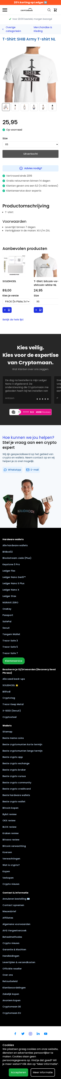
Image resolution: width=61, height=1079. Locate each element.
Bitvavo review (11, 839)
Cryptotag (9, 697)
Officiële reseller (12, 968)
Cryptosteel (10, 717)
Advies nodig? (33, 168)
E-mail (35, 469)
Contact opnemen (13, 905)
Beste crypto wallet (14, 801)
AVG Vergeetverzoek (14, 930)
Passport (8, 615)
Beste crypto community (17, 782)
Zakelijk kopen (11, 994)
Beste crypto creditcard (17, 788)
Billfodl (6, 691)
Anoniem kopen (11, 1000)
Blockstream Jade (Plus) (17, 558)
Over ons (8, 974)
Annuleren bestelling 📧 (16, 898)
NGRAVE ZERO (10, 602)
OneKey (7, 608)
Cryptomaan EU (12, 1013)
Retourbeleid (10, 981)
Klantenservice (13, 660)
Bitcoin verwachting (14, 846)
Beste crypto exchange (16, 763)
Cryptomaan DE (12, 1006)
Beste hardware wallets (16, 795)
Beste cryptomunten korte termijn (22, 744)
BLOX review (9, 826)
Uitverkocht (30, 154)
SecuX (6, 627)
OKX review (9, 820)
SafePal (7, 621)
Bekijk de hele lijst (13, 319)
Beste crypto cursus (14, 776)
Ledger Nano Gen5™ (14, 577)
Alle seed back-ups (14, 678)
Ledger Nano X (11, 589)
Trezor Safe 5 (10, 646)
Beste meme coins (13, 738)
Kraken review (11, 833)
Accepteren (18, 1072)
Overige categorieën (13, 29)
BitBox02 (8, 551)
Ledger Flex (9, 570)
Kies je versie (11, 295)
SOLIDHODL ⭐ (10, 685)
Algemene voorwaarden (16, 924)
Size (5, 138)
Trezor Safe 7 (10, 653)
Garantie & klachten (14, 949)
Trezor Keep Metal (13, 704)
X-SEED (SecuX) (12, 710)
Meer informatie (43, 1072)
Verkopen (8, 877)
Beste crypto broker (14, 769)
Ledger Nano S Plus (13, 583)
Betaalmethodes (12, 936)
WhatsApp (14, 469)
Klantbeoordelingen (14, 987)
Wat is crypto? (11, 865)
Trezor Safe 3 (10, 640)
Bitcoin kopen (10, 807)
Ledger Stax (9, 596)
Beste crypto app (13, 757)
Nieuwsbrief (9, 911)
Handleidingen (11, 955)
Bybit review (10, 814)
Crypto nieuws (11, 884)
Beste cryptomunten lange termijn (23, 750)
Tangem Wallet (11, 634)
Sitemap (7, 731)
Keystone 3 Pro (11, 564)
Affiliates (8, 917)
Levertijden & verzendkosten (19, 962)
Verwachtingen (11, 858)
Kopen (6, 871)
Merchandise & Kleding (43, 29)
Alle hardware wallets (15, 545)
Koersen (7, 852)
